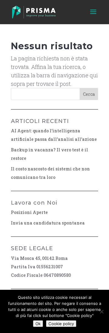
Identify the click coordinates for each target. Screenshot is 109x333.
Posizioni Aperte (29, 212)
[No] (101, 312)
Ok (38, 323)
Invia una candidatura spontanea (48, 223)
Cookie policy (61, 323)
